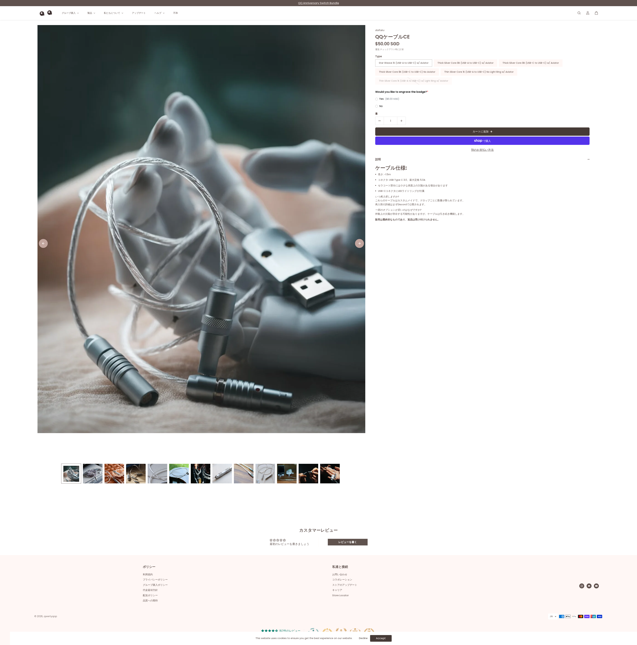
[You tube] (596, 586)
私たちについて (112, 13)
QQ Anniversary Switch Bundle (318, 3)
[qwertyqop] (45, 13)
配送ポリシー (150, 595)
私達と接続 (340, 567)
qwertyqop (50, 616)
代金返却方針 (150, 590)
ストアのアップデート (344, 585)
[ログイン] (588, 13)
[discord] (589, 586)
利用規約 (148, 574)
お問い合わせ (339, 574)
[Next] (359, 243)
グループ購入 (69, 13)
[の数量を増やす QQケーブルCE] (401, 121)
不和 (175, 13)
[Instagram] (581, 586)
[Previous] (43, 243)
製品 (90, 13)
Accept (381, 638)
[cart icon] (596, 13)
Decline (363, 638)
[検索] (579, 13)
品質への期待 (150, 600)
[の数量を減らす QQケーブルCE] (379, 121)
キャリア (337, 590)
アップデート (139, 13)
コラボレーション (342, 579)
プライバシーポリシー (155, 579)
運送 (377, 49)
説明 (378, 159)
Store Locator (340, 595)
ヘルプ (158, 13)
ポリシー (149, 567)
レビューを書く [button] (347, 542)
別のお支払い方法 (482, 150)
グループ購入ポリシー (155, 585)
